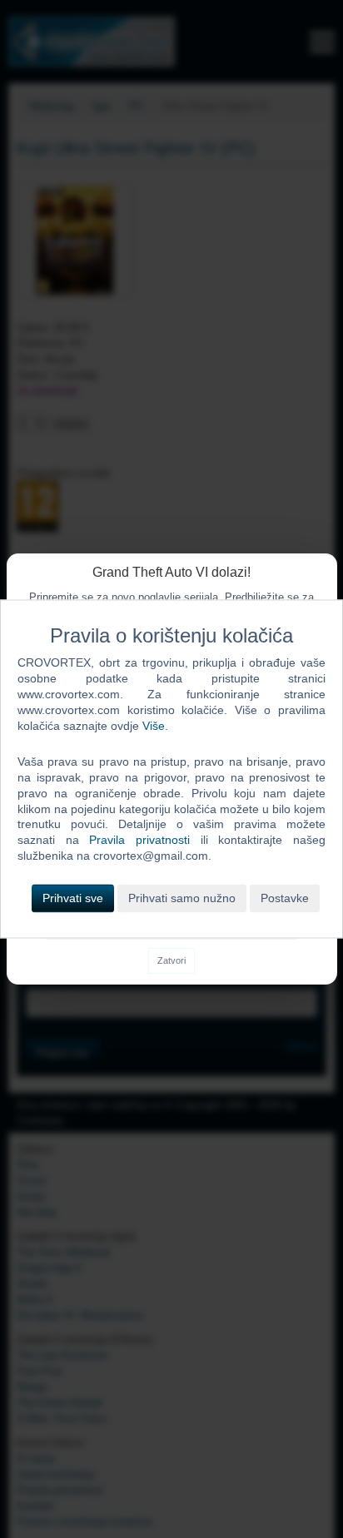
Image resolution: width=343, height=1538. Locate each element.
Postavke (285, 898)
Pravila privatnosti (139, 840)
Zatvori (171, 960)
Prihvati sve (72, 898)
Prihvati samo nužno (182, 898)
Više (153, 725)
